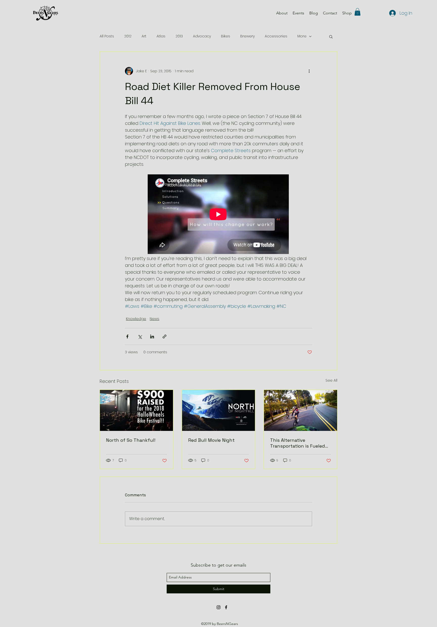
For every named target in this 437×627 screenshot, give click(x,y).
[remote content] (218, 214)
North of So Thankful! (130, 440)
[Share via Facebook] (127, 336)
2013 (179, 36)
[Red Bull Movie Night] (218, 410)
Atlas (161, 36)
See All (331, 380)
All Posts (107, 36)
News (154, 318)
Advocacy (202, 36)
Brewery (247, 36)
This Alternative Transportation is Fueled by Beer (297, 443)
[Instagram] (218, 607)
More (302, 36)
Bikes (225, 36)
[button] (357, 12)
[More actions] (309, 71)
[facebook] (226, 607)
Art (144, 36)
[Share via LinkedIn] (152, 336)
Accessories (276, 36)
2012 (128, 36)
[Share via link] (164, 336)
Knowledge (136, 318)
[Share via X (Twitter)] (139, 336)
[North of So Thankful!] (136, 410)
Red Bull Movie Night (211, 440)
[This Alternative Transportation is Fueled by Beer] (300, 410)
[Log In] (391, 13)
